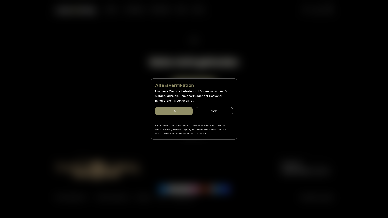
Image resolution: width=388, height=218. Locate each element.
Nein (214, 111)
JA (174, 111)
